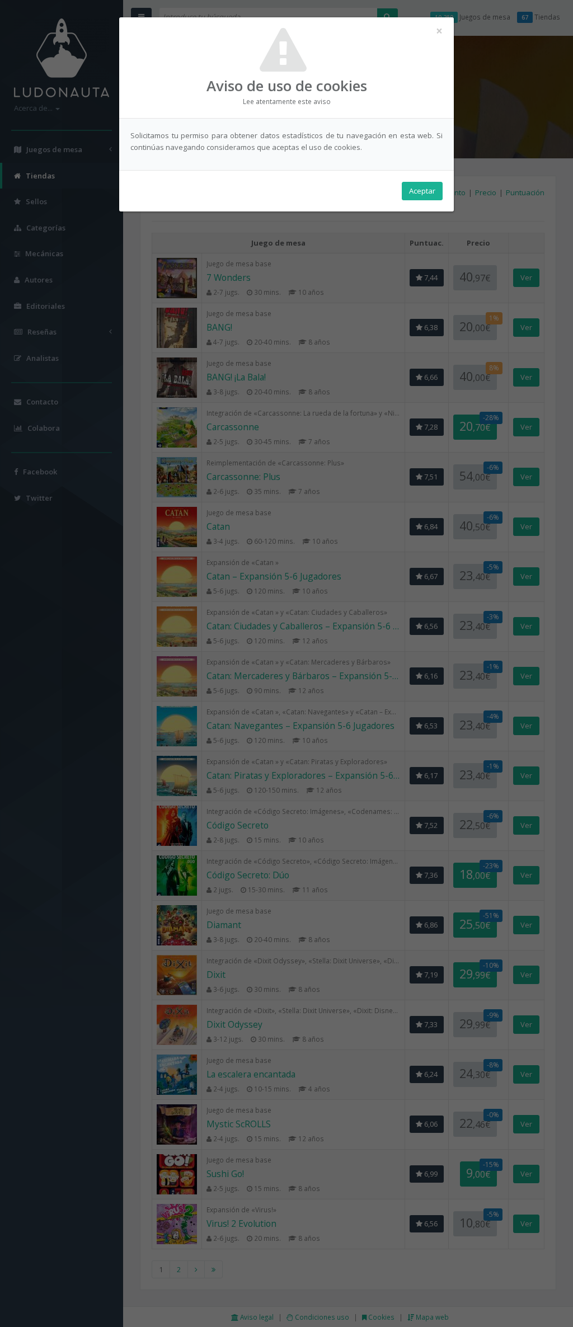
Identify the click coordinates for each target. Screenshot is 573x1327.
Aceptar (422, 191)
